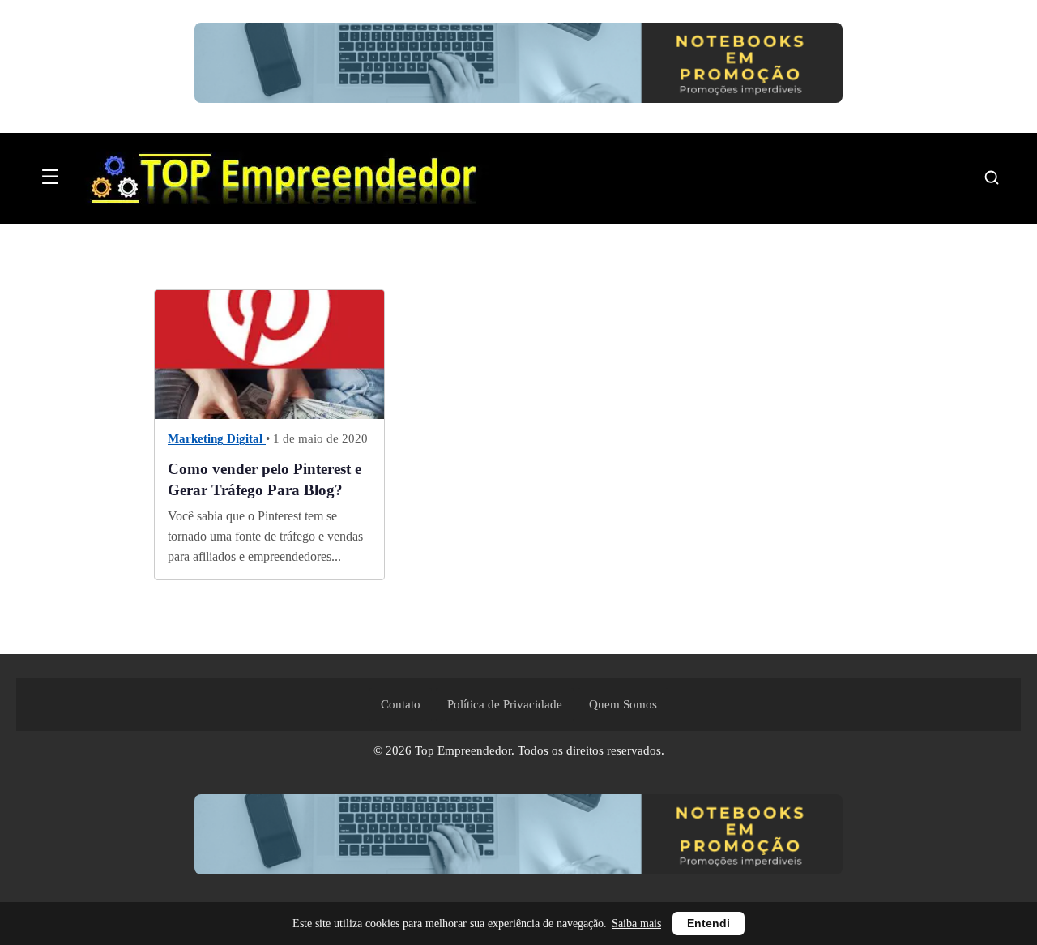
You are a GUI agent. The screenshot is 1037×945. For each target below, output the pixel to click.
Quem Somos (623, 704)
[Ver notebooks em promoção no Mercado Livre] (518, 66)
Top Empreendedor (463, 750)
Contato (400, 704)
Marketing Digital (217, 439)
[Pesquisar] (992, 177)
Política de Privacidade (504, 704)
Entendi (708, 923)
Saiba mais (636, 923)
